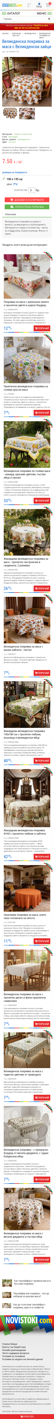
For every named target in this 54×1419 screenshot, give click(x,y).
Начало (5, 33)
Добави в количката (28, 200)
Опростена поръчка (29, 207)
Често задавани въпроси (15, 1353)
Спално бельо (9, 1343)
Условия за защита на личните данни (22, 1359)
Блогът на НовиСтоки (14, 1347)
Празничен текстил (16, 34)
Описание (10, 214)
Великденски (30, 33)
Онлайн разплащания (14, 1350)
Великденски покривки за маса (45, 35)
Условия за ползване (13, 1356)
